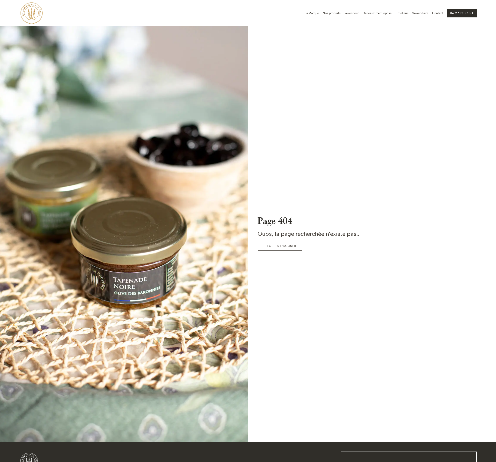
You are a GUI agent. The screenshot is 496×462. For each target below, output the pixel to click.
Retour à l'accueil (280, 246)
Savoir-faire (420, 13)
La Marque (312, 13)
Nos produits (332, 13)
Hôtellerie (401, 13)
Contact (437, 13)
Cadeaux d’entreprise (377, 13)
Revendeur (351, 13)
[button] (462, 13)
